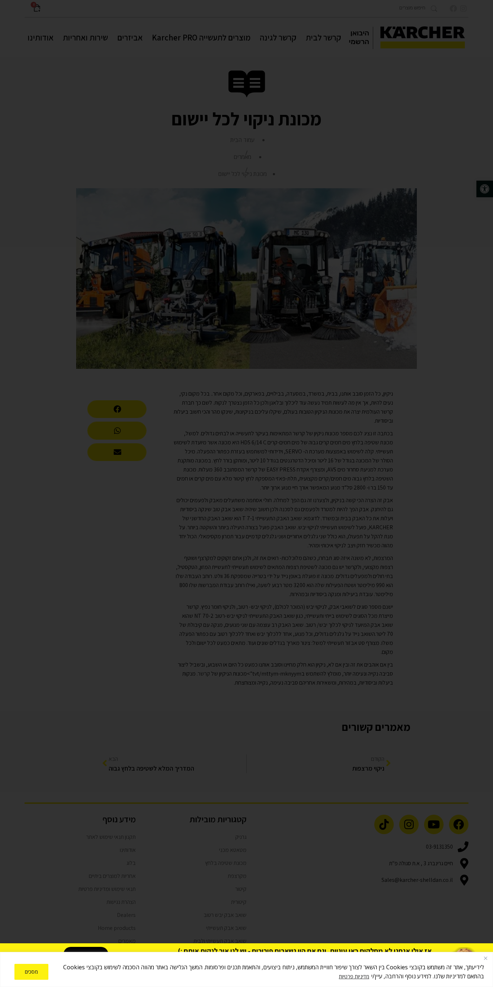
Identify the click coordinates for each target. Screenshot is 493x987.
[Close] (485, 958)
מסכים (31, 971)
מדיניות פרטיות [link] (354, 976)
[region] (246, 969)
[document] (246, 493)
